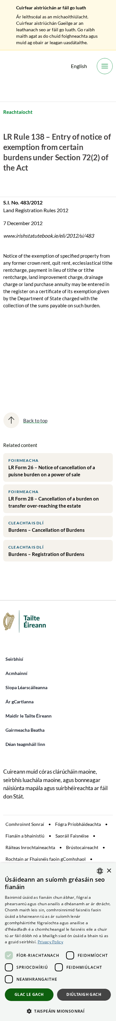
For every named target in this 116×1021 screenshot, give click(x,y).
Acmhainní (16, 673)
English (79, 66)
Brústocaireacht (82, 847)
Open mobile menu (105, 66)
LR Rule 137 (21, 348)
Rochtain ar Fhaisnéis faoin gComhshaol (45, 859)
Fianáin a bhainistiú (24, 835)
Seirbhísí (14, 659)
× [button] (108, 870)
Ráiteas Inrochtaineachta (30, 847)
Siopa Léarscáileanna (26, 687)
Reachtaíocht (18, 112)
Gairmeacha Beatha (24, 730)
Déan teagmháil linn (25, 744)
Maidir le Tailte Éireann (28, 716)
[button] (58, 1011)
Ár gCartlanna (19, 701)
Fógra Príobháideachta (78, 824)
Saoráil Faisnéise (72, 835)
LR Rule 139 (21, 370)
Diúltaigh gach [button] (83, 994)
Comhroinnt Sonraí (24, 824)
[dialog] (58, 942)
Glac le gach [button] (29, 994)
